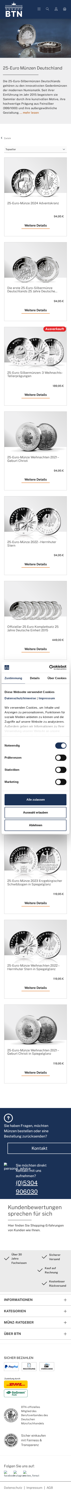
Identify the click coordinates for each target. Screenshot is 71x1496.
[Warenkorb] (64, 9)
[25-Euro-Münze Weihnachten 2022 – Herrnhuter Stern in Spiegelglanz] (35, 947)
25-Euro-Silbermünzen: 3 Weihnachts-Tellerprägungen (35, 374)
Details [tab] (35, 678)
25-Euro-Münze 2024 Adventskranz (33, 203)
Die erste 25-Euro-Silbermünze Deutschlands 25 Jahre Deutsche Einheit (31, 289)
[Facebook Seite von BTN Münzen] (7, 1475)
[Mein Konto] (56, 9)
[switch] (60, 758)
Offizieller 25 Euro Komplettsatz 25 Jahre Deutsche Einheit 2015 (33, 628)
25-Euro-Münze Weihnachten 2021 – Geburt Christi (33, 459)
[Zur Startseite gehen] (14, 9)
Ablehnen (35, 825)
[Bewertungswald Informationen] (26, 1475)
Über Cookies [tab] (57, 678)
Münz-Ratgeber (19, 1322)
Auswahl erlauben (35, 812)
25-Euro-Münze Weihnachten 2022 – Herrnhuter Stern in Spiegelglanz (33, 967)
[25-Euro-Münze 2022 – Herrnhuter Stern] (35, 523)
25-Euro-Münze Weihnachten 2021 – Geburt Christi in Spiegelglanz (33, 1052)
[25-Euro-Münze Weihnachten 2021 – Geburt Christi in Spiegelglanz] (35, 1032)
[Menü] (39, 9)
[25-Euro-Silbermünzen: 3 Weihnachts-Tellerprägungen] (35, 354)
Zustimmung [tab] (13, 678)
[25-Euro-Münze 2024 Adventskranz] (35, 185)
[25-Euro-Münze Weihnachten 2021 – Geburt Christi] (35, 439)
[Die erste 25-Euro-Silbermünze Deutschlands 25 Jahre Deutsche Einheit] (35, 269)
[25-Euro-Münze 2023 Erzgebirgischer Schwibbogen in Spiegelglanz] (35, 862)
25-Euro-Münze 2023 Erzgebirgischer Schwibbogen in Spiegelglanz (34, 882)
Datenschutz (13, 1488)
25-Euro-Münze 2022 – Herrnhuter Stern (31, 543)
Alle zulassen (35, 799)
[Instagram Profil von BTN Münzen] (17, 1475)
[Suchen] (47, 9)
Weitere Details (35, 225)
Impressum (34, 1488)
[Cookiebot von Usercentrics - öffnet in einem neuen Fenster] (50, 667)
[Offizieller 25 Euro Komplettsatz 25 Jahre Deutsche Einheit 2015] (35, 608)
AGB (50, 1488)
